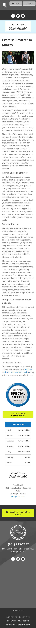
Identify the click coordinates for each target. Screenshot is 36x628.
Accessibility (10, 625)
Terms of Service (23, 621)
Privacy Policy (11, 621)
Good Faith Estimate (23, 625)
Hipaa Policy (26, 617)
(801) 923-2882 (18, 496)
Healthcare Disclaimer (13, 617)
